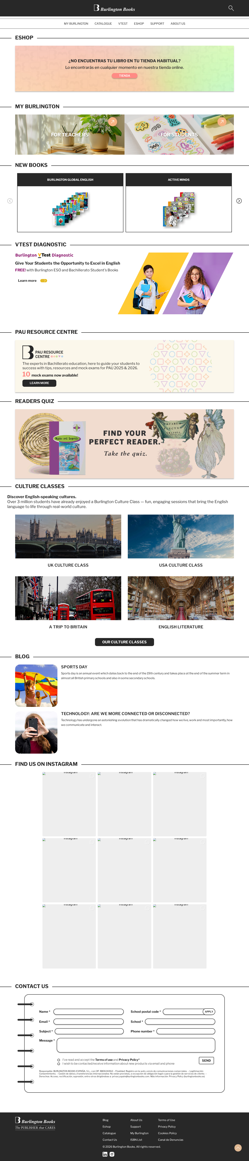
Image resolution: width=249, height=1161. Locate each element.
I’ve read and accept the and (101, 1059)
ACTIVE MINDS (179, 180)
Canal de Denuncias (170, 1139)
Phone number (142, 1031)
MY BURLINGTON (76, 23)
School (136, 1021)
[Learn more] (43, 280)
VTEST (123, 23)
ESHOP (139, 23)
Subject (45, 1031)
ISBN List (136, 1139)
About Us (136, 1120)
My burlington (37, 106)
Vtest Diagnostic (40, 244)
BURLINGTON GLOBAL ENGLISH (70, 180)
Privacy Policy (167, 1126)
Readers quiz (34, 401)
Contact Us (110, 1139)
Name (44, 1011)
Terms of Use (166, 1120)
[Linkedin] (105, 1154)
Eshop (24, 38)
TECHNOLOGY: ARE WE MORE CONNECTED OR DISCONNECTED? (125, 713)
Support (135, 1126)
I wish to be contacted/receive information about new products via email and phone (118, 1063)
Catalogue (109, 1133)
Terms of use (104, 1059)
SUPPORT (157, 23)
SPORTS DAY (74, 666)
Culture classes (40, 486)
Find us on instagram (46, 764)
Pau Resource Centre (46, 332)
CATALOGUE (103, 23)
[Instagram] (112, 1154)
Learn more (27, 280)
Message (46, 1040)
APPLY (209, 1011)
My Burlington (139, 1133)
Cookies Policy (167, 1133)
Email (43, 1021)
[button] (10, 201)
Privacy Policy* (129, 1059)
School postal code (145, 1011)
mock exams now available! (50, 375)
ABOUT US (178, 23)
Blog (22, 656)
